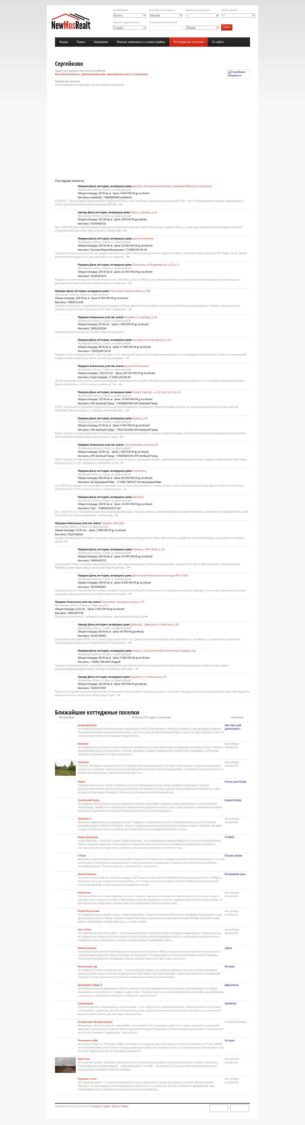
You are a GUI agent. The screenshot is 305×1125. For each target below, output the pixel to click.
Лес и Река (84, 929)
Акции (63, 42)
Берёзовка (84, 892)
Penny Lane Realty (235, 781)
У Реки (82, 855)
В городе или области (162, 10)
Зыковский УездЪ (89, 800)
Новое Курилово (88, 837)
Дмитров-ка (231, 985)
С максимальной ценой (163, 22)
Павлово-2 (84, 818)
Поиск (81, 42)
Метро (116, 1106)
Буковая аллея (87, 1078)
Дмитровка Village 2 (90, 985)
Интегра (229, 966)
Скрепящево (85, 1003)
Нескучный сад (87, 966)
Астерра (230, 1040)
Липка (81, 781)
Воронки (83, 743)
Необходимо (120, 10)
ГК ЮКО (229, 837)
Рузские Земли (233, 855)
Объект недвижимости (126, 22)
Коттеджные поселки (188, 42)
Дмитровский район (94, 74)
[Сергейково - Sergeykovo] (238, 73)
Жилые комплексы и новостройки (141, 42)
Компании (101, 42)
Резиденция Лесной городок (95, 1022)
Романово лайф (88, 1040)
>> (120, 204)
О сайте (218, 42)
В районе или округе (198, 10)
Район (124, 1106)
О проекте (96, 1106)
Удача (228, 948)
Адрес (107, 1106)
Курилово (84, 1059)
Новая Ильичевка (89, 911)
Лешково (83, 762)
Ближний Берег (87, 725)
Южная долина (87, 948)
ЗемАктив (230, 1003)
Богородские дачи (235, 874)
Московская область (68, 74)
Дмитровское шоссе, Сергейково (127, 74)
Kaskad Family (233, 800)
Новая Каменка (87, 874)
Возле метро (229, 10)
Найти (227, 27)
